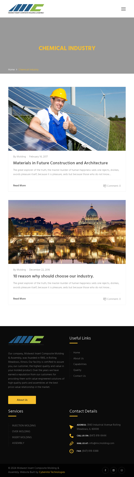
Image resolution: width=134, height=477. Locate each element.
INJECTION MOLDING (24, 426)
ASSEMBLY (18, 443)
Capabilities (80, 364)
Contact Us (79, 376)
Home (76, 353)
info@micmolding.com (101, 443)
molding (21, 157)
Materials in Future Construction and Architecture (60, 163)
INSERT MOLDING (22, 437)
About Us (22, 400)
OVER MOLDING (21, 431)
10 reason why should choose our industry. (53, 276)
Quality (77, 370)
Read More (19, 186)
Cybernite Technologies (52, 472)
